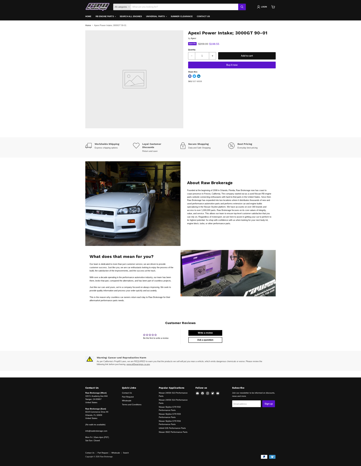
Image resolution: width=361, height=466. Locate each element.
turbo (202, 223)
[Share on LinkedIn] (198, 76)
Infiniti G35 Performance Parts (172, 428)
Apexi (193, 38)
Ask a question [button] (205, 340)
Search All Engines (131, 16)
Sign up (269, 403)
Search (126, 453)
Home (88, 16)
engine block (193, 223)
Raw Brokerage (243, 190)
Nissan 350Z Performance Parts (173, 432)
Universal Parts (155, 16)
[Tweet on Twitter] (194, 76)
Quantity (191, 50)
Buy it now (232, 64)
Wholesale (126, 400)
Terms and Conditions (131, 404)
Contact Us (203, 16)
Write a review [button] (205, 333)
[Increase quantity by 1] (212, 55)
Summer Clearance (182, 16)
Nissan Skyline (211, 207)
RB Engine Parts (105, 16)
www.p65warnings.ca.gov (138, 364)
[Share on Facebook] (189, 76)
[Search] (242, 7)
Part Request (128, 397)
